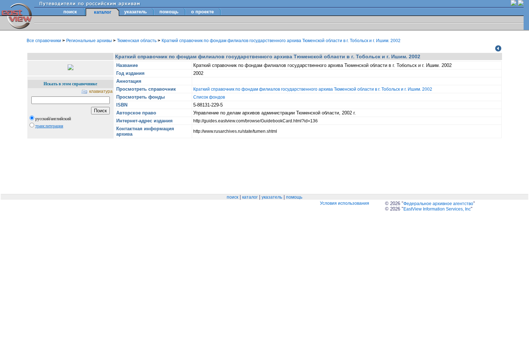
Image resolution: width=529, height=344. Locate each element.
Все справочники (44, 40)
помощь (168, 11)
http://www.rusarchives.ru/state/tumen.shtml (235, 131)
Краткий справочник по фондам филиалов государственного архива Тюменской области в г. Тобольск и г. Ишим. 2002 (281, 40)
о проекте (202, 11)
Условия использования (344, 203)
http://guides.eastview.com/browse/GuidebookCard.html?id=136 (255, 120)
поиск (70, 11)
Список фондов (209, 97)
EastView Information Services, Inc (437, 209)
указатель (135, 11)
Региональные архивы (89, 40)
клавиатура (101, 91)
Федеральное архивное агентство (438, 203)
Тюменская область (137, 40)
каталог (250, 197)
